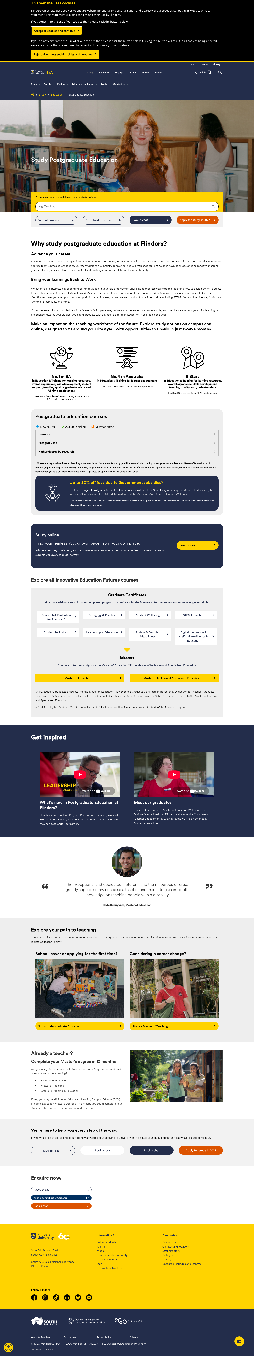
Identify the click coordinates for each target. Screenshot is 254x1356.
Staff (99, 1264)
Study (42, 94)
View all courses (56, 220)
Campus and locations (176, 1246)
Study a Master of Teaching (150, 1026)
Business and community (112, 1255)
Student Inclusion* (56, 632)
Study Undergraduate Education (59, 1026)
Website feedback (41, 1337)
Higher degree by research (56, 451)
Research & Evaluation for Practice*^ (56, 617)
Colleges (167, 1255)
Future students (106, 1242)
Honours (44, 434)
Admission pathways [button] (85, 84)
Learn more (187, 545)
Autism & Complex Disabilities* (148, 634)
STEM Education (193, 615)
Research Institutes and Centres (181, 1264)
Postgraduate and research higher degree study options (65, 197)
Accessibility (104, 1337)
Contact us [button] (121, 84)
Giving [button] (145, 72)
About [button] (158, 72)
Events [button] (49, 84)
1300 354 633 (51, 1151)
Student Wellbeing (148, 615)
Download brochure (99, 220)
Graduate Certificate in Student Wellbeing (163, 494)
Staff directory (171, 1251)
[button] (203, 72)
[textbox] (127, 206)
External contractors (109, 1268)
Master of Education (195, 490)
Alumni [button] (133, 72)
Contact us (169, 1242)
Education (57, 94)
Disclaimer (70, 1337)
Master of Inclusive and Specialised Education (98, 494)
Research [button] (104, 72)
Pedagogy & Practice (102, 615)
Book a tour (102, 1150)
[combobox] (127, 206)
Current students (107, 1259)
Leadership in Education (102, 632)
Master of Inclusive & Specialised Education (172, 678)
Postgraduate (47, 443)
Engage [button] (119, 72)
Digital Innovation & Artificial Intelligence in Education (194, 636)
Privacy (134, 1337)
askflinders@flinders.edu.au (50, 1197)
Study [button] (90, 72)
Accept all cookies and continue (54, 31)
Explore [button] (63, 84)
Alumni (101, 1246)
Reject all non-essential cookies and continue (63, 54)
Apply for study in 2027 (195, 220)
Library (166, 1259)
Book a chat (140, 220)
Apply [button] (105, 84)
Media (101, 1251)
